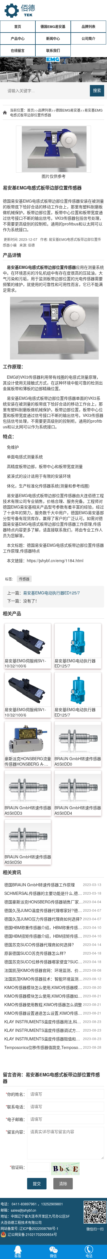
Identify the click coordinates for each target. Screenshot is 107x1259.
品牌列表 (88, 26)
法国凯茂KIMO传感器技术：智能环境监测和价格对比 (43, 979)
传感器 (24, 578)
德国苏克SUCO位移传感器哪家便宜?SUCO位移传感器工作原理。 (43, 962)
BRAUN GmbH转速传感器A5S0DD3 (28, 810)
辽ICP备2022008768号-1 (38, 1228)
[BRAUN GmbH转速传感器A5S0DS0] (28, 836)
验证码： (18, 1167)
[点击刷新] (65, 1168)
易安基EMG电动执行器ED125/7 (51, 593)
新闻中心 (53, 38)
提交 (37, 1183)
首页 (17, 26)
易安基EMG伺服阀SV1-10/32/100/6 (25, 663)
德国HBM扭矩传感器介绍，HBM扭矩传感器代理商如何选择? (43, 936)
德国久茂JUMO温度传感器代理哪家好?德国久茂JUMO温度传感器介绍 (43, 910)
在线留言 (18, 50)
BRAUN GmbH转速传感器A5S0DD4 (77, 810)
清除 (63, 1183)
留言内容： (16, 1132)
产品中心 (18, 38)
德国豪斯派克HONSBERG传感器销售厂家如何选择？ (43, 902)
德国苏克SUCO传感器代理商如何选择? (39, 944)
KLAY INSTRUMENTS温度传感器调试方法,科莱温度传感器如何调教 (43, 1030)
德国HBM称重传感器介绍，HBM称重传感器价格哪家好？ (43, 927)
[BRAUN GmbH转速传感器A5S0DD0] (77, 738)
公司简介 (88, 38)
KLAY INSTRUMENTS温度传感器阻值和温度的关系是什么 (43, 1039)
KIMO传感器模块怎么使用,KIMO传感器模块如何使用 (43, 987)
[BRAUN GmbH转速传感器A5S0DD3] (28, 787)
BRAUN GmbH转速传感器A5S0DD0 (77, 761)
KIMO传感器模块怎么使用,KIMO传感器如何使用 (43, 996)
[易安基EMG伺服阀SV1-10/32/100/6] (28, 640)
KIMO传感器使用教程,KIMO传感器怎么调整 (43, 1004)
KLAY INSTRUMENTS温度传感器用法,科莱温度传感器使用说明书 (43, 1021)
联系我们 (53, 50)
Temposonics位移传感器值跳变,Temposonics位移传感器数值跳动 (43, 1047)
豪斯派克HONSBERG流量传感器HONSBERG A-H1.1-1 (28, 761)
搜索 (97, 90)
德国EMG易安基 (53, 26)
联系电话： (16, 1106)
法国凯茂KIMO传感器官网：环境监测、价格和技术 (43, 970)
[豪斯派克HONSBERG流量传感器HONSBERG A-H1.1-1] (28, 738)
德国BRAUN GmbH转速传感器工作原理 (39, 884)
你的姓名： (16, 1094)
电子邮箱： (16, 1119)
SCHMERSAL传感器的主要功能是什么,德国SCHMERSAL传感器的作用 (43, 893)
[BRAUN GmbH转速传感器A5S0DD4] (77, 787)
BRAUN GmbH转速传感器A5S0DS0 (28, 859)
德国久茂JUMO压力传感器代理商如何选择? (43, 919)
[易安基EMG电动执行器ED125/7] (77, 640)
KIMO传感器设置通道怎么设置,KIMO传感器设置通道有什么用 (43, 1013)
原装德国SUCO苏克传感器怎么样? (35, 953)
